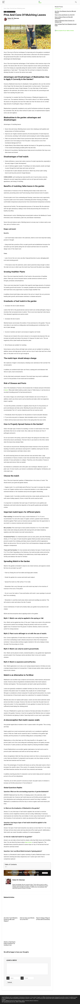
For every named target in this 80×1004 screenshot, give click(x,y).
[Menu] (3, 2)
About (31, 1000)
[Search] (76, 2)
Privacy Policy (18, 1000)
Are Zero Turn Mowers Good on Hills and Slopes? (11, 919)
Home (5, 8)
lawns (6, 390)
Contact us (35, 1000)
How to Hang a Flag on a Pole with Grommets (43, 918)
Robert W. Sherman (13, 18)
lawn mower (28, 842)
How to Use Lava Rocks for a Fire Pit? (27, 918)
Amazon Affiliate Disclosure (8, 1000)
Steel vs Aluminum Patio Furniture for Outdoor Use (9, 943)
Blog (8, 8)
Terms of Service (25, 1000)
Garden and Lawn (11, 11)
